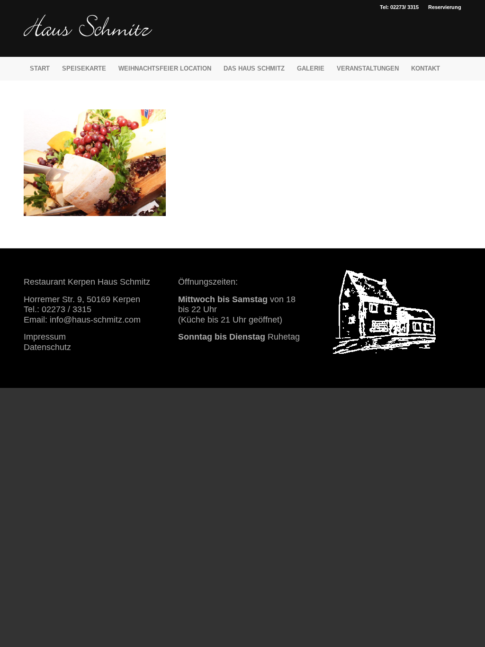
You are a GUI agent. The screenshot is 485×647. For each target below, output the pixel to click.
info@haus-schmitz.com (95, 319)
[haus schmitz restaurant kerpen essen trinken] (88, 35)
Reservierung (444, 7)
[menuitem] (442, 7)
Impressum (45, 336)
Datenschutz (47, 347)
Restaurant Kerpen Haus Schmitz (87, 282)
